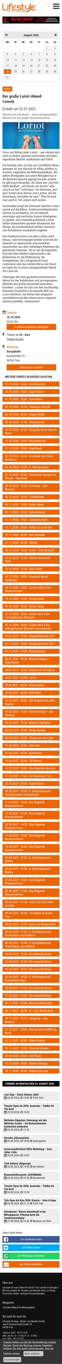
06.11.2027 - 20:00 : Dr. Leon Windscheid (29, 1010)
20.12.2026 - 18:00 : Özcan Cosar (24, 606)
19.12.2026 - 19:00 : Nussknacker (24, 598)
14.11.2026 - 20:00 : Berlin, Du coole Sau (28, 527)
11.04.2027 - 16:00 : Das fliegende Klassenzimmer (25, 803)
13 (31, 60)
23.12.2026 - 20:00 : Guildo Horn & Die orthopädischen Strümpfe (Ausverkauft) (28, 626)
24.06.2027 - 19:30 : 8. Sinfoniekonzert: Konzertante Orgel (28, 978)
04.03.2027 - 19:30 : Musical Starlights (27, 722)
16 (55, 60)
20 (31, 65)
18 (15, 65)
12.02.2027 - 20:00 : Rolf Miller (23, 693)
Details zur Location (31, 367)
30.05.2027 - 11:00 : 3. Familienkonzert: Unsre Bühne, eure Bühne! (28, 933)
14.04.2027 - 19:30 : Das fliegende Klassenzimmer (25, 815)
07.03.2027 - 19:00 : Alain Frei (22, 745)
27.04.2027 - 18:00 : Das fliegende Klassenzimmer (25, 881)
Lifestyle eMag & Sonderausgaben (18, 1307)
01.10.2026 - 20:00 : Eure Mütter (23, 399)
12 (23, 60)
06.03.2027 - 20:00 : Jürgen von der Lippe (29, 738)
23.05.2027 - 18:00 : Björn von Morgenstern (30, 924)
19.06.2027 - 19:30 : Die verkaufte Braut (28, 969)
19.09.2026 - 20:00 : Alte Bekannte (25, 384)
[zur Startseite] (19, 8)
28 (39, 71)
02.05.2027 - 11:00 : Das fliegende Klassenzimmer (25, 892)
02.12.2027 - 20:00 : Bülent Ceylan (25, 1040)
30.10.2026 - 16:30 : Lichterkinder (24, 497)
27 (31, 71)
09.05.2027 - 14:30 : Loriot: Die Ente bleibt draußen (29, 903)
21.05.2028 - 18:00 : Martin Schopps (26, 1063)
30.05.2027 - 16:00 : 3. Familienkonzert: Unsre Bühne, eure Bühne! (28, 944)
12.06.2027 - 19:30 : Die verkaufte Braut (28, 954)
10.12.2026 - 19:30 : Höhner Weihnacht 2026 (28, 559)
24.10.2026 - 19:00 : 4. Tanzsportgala (27, 467)
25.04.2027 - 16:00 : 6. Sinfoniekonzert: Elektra (28, 870)
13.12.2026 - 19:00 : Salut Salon (23, 569)
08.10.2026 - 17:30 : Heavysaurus (24, 422)
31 (7, 77)
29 (47, 71)
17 (7, 65)
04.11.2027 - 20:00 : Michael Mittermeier (28, 1003)
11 (15, 60)
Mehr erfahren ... (33, 1353)
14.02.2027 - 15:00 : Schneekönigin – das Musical (29, 713)
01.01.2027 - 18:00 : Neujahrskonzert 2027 (30, 636)
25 (15, 71)
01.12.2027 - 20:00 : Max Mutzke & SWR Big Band (30, 1031)
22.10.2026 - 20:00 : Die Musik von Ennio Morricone (29, 457)
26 (23, 71)
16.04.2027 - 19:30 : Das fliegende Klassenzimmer (25, 826)
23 (55, 65)
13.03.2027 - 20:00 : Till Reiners (23, 760)
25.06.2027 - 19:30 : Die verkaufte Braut (28, 988)
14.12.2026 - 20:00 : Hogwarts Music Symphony (26, 578)
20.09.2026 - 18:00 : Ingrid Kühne (24, 391)
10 (7, 60)
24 (7, 71)
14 (39, 60)
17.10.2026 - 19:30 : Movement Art (25, 441)
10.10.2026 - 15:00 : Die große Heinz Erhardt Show (30, 431)
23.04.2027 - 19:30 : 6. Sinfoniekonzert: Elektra (28, 859)
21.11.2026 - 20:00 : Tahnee (21, 542)
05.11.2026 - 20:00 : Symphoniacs (25, 512)
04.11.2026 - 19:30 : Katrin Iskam (24, 504)
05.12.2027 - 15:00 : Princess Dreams (27, 1048)
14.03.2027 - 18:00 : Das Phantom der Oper (30, 768)
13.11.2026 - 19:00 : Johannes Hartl (26, 519)
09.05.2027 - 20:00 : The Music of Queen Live (28, 914)
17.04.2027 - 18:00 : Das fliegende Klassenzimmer (25, 837)
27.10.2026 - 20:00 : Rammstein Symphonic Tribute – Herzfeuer (30, 476)
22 (47, 65)
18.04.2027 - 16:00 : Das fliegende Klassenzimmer (25, 848)
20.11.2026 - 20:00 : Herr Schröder (25, 535)
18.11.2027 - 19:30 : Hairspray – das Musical (26, 1020)
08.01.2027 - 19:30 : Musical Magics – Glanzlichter (27, 660)
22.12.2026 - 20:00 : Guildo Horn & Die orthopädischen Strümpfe (27, 615)
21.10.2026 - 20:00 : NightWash (23, 448)
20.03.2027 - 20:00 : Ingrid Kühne (24, 783)
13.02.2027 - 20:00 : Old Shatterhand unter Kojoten (30, 702)
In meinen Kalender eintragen (31, 327)
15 (47, 60)
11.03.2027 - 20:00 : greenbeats (23, 753)
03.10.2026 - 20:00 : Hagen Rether (25, 414)
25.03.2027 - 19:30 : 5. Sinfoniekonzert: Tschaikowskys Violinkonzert (28, 792)
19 (23, 65)
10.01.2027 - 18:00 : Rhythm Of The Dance (30, 670)
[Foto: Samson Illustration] (31, 135)
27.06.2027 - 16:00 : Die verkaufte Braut (28, 995)
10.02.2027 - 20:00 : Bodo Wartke (24, 685)
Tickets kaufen (15, 339)
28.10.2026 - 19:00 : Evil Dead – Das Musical (26, 487)
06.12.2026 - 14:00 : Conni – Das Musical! (29, 550)
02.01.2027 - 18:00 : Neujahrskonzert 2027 (30, 643)
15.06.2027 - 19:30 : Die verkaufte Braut (28, 961)
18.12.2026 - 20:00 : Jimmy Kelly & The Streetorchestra (28, 589)
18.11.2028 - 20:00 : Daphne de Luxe (26, 1071)
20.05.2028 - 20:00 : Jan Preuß (23, 1056)
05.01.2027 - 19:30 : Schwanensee (25, 651)
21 (39, 65)
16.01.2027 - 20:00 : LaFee (20, 677)
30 (55, 71)
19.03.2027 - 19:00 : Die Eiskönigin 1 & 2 (28, 776)
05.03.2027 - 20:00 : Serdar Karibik (25, 730)
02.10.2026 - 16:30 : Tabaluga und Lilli (27, 407)
